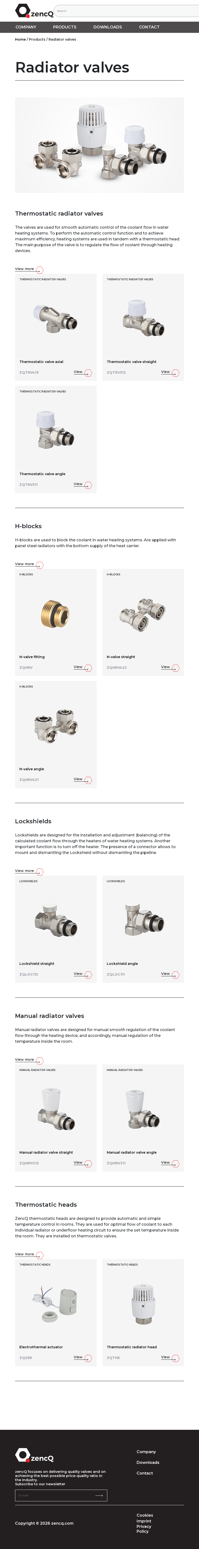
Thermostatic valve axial (41, 362)
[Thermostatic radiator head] (143, 1303)
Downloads (148, 1462)
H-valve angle (31, 769)
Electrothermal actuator (41, 1347)
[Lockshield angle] (143, 920)
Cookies (145, 1515)
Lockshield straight (36, 964)
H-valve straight (121, 657)
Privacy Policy (144, 1529)
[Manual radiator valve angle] (143, 1109)
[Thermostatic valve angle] (55, 430)
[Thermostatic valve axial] (55, 318)
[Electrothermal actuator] (55, 1303)
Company (146, 1451)
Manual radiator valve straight (46, 1152)
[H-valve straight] (143, 613)
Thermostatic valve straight (132, 362)
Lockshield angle (122, 964)
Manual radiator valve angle (132, 1152)
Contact (149, 27)
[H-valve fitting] (55, 613)
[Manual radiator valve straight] (55, 1109)
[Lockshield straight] (55, 920)
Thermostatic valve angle (42, 474)
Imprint (144, 1521)
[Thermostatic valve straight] (143, 318)
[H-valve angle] (55, 725)
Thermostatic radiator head (132, 1347)
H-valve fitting (32, 657)
